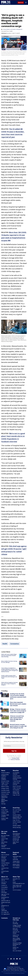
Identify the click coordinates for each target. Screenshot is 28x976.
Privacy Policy (15, 758)
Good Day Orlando (3, 860)
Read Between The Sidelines (16, 834)
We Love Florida (17, 810)
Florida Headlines (5, 772)
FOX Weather (16, 790)
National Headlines (3, 778)
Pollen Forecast (17, 788)
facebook (8, 959)
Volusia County (5, 794)
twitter (11, 959)
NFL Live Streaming (15, 922)
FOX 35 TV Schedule (4, 857)
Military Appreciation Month (4, 800)
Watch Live (20, 2)
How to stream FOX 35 (5, 879)
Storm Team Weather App (16, 792)
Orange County (5, 788)
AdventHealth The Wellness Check (17, 817)
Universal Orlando (5, 848)
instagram (14, 959)
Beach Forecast (17, 786)
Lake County (4, 784)
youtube (17, 959)
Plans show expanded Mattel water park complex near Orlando (18, 704)
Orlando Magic (16, 837)
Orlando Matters (5, 863)
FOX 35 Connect (17, 890)
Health (11, 31)
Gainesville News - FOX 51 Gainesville (17, 858)
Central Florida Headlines (5, 775)
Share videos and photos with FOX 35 (17, 887)
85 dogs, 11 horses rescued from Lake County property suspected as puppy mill (18, 710)
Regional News (16, 853)
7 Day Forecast (16, 781)
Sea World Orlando (3, 845)
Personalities (4, 887)
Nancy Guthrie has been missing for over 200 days (9, 661)
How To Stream (5, 854)
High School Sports (16, 842)
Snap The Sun (16, 795)
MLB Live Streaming (15, 929)
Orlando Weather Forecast (17, 778)
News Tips (16, 877)
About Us (4, 877)
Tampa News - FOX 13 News (16, 861)
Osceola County (5, 790)
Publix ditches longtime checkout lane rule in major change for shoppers (9, 684)
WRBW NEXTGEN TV (5, 903)
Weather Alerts (16, 776)
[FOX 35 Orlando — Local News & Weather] (5, 2)
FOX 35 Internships (4, 891)
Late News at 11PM (4, 865)
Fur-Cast (15, 824)
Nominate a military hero (4, 796)
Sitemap (3, 803)
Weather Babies (17, 815)
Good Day (16, 808)
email (20, 959)
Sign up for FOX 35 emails (5, 894)
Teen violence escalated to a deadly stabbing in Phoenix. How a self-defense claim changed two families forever (9, 669)
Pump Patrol (4, 810)
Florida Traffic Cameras (4, 818)
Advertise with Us (5, 900)
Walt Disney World (4, 842)
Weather (16, 770)
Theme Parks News (4, 839)
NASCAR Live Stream (16, 932)
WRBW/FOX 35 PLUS (5, 906)
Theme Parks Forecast (16, 783)
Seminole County (5, 792)
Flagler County (4, 783)
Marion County (5, 786)
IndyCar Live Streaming (16, 935)
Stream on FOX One (16, 919)
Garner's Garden (17, 822)
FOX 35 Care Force (16, 812)
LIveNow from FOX (5, 868)
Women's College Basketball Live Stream (17, 944)
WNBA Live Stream (15, 948)
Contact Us (4, 885)
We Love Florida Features (5, 836)
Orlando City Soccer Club (16, 839)
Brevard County (5, 781)
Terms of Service (15, 759)
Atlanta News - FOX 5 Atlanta (16, 865)
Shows (3, 852)
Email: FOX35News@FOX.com (19, 882)
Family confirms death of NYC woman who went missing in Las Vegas (9, 677)
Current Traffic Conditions (5, 812)
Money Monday (17, 827)
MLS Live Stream (17, 950)
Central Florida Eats (5, 872)
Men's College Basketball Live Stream (16, 940)
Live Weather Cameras (16, 773)
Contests (4, 918)
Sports (15, 831)
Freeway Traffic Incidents (5, 815)
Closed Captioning (4, 909)
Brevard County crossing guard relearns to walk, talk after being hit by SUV (18, 726)
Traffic (3, 808)
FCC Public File (5, 912)
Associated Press (5, 31)
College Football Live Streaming (17, 926)
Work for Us (4, 889)
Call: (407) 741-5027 (16, 879)
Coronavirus (14, 644)
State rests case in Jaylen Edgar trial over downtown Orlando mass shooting (9, 655)
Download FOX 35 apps (5, 898)
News (3, 770)
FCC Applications (5, 914)
